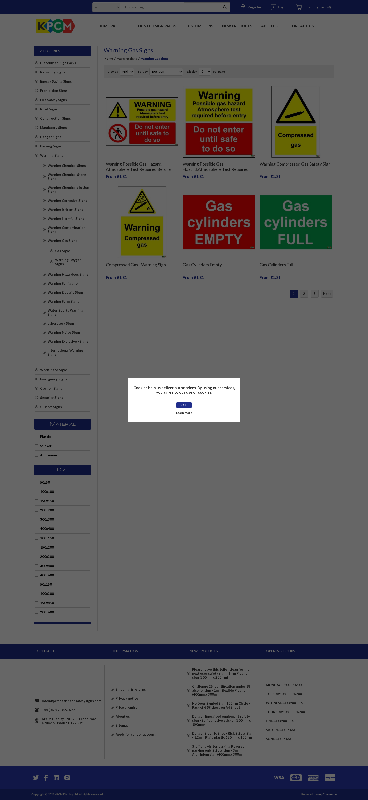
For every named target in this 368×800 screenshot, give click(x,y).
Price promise (127, 707)
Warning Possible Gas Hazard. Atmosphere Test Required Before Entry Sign (138, 169)
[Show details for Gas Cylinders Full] (296, 222)
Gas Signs (63, 251)
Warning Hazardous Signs (68, 274)
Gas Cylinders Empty (202, 265)
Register (255, 7)
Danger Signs (50, 137)
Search (224, 7)
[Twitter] (35, 778)
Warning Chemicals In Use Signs (68, 190)
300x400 (47, 566)
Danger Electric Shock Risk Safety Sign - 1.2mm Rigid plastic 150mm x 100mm (222, 735)
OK (184, 405)
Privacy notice (127, 698)
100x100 (47, 492)
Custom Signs (51, 407)
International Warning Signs (65, 352)
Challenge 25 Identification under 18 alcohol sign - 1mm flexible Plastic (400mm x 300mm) (221, 690)
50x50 (45, 482)
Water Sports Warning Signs (65, 312)
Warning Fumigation (64, 283)
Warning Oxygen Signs (68, 262)
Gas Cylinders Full (276, 265)
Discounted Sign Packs (58, 63)
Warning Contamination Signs (66, 230)
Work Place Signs (54, 370)
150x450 (47, 603)
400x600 (47, 575)
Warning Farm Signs (63, 301)
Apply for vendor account (136, 734)
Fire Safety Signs (53, 100)
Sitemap (122, 725)
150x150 (47, 501)
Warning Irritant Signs (65, 210)
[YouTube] (56, 778)
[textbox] (168, 7)
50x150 (46, 584)
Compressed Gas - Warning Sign (136, 265)
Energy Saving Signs (56, 81)
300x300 (47, 519)
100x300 (47, 594)
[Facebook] (46, 778)
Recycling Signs (52, 72)
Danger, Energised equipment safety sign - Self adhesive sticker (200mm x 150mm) (221, 720)
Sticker (46, 446)
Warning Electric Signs (66, 292)
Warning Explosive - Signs (68, 341)
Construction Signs (55, 118)
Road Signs (49, 109)
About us (123, 716)
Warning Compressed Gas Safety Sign (295, 164)
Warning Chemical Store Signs (67, 177)
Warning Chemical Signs (67, 166)
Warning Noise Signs (64, 332)
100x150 (47, 538)
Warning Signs (51, 155)
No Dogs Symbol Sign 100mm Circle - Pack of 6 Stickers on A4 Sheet (221, 705)
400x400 (47, 529)
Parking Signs (51, 146)
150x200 (47, 547)
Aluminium (48, 455)
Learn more (184, 413)
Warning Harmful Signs (66, 219)
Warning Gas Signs (62, 241)
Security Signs (51, 398)
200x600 (47, 612)
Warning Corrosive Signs (67, 201)
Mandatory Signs (53, 128)
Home (108, 58)
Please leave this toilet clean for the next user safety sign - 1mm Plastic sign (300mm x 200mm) (221, 673)
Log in (282, 7)
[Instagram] (67, 778)
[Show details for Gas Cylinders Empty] (219, 222)
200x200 (47, 510)
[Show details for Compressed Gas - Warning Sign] (142, 222)
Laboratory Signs (61, 323)
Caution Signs (51, 388)
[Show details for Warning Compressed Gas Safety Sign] (296, 122)
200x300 (47, 557)
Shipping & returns (131, 689)
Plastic (45, 437)
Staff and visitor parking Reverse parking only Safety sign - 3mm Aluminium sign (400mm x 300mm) (218, 750)
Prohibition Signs (54, 91)
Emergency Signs (53, 379)
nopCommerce (327, 794)
